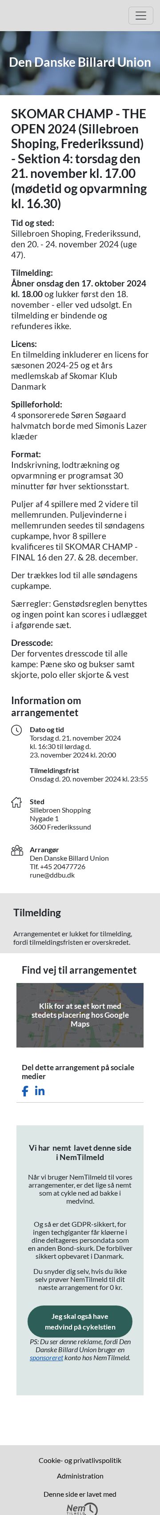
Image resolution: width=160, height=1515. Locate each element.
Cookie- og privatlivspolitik (80, 1460)
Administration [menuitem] (80, 1475)
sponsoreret (46, 1357)
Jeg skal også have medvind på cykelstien (88, 1321)
